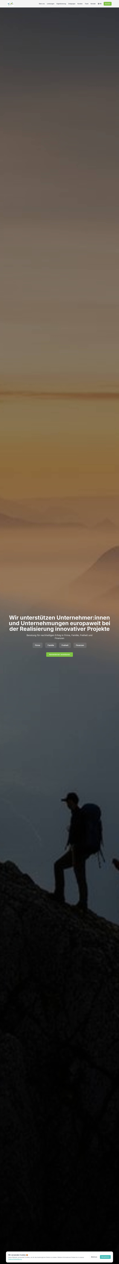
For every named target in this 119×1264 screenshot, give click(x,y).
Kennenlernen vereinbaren (59, 654)
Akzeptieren (105, 1257)
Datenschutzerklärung (15, 1259)
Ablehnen (94, 1257)
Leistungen (50, 3)
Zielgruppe (71, 3)
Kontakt (93, 3)
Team (86, 3)
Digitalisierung (61, 3)
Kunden (80, 3)
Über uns (42, 3)
